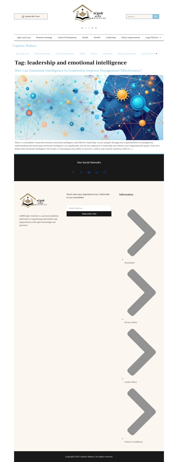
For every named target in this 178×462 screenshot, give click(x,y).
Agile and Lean (24, 37)
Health (85, 37)
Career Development (67, 37)
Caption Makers (24, 45)
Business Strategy (44, 37)
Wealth (97, 37)
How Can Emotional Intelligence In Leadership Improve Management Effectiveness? (78, 70)
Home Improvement (131, 37)
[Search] (155, 16)
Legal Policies (152, 37)
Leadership (111, 37)
